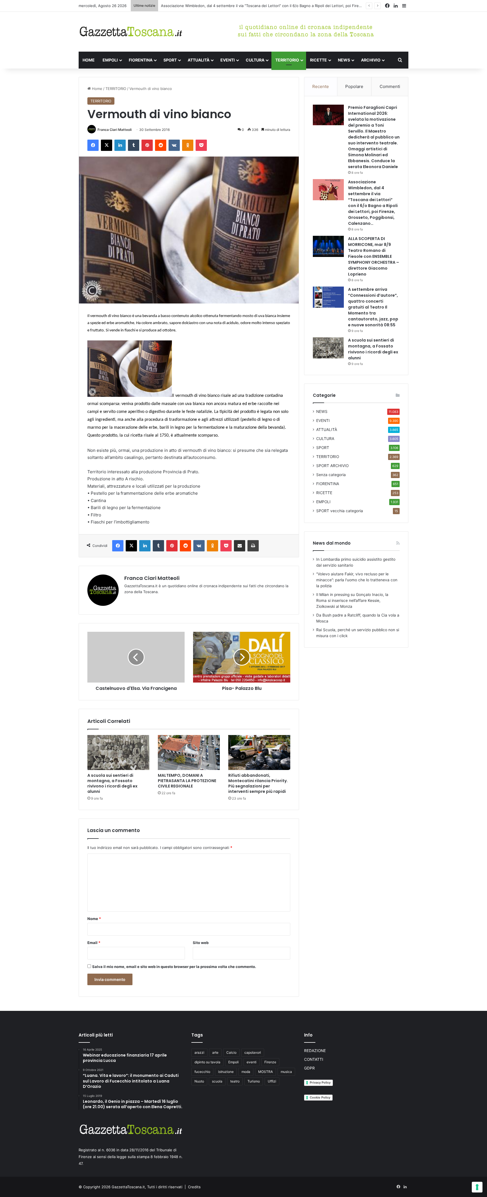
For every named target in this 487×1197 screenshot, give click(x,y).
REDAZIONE (315, 1050)
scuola (217, 1081)
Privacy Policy (320, 1082)
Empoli (233, 1062)
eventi (251, 1062)
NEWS (344, 60)
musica (286, 1072)
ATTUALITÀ (198, 60)
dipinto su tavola (207, 1062)
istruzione (226, 1072)
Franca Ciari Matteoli (115, 129)
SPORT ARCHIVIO (332, 465)
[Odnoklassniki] (187, 145)
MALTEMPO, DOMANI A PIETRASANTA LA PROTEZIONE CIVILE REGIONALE (187, 781)
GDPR (309, 1068)
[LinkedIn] (120, 145)
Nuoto (199, 1081)
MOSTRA (265, 1072)
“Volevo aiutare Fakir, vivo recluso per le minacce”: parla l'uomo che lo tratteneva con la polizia (356, 580)
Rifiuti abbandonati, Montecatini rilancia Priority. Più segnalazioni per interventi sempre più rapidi (258, 783)
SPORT (170, 60)
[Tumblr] (133, 145)
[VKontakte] (174, 145)
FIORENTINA (140, 60)
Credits (194, 1187)
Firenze (270, 1062)
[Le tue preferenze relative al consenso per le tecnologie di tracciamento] (477, 1187)
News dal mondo (332, 543)
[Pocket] (201, 145)
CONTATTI (313, 1059)
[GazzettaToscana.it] (131, 31)
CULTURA (255, 60)
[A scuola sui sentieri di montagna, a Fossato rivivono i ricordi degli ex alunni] (118, 752)
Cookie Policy (320, 1097)
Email (93, 942)
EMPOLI (110, 60)
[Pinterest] (147, 145)
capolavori (252, 1052)
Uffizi (272, 1081)
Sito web (201, 942)
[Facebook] (93, 145)
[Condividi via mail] (239, 545)
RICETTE (318, 60)
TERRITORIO (287, 60)
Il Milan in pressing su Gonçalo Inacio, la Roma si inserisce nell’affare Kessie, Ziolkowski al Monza (352, 600)
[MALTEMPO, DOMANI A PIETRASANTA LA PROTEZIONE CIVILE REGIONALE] (189, 752)
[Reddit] (160, 145)
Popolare (354, 86)
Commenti (390, 86)
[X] (106, 145)
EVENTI (227, 60)
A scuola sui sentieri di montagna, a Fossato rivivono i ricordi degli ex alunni (112, 783)
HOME (89, 60)
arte (215, 1052)
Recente (320, 86)
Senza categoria (331, 474)
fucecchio (202, 1072)
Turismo (253, 1081)
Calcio (231, 1052)
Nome (94, 918)
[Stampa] (253, 545)
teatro (235, 1081)
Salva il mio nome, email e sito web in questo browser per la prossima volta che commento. (174, 966)
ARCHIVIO (370, 60)
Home (96, 88)
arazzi (199, 1052)
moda (246, 1072)
